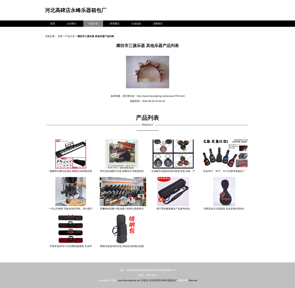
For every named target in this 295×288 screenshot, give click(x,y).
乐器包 (144, 280)
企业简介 (71, 23)
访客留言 (158, 23)
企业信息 (136, 23)
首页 (52, 23)
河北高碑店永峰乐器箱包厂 (76, 10)
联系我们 (115, 23)
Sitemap (192, 280)
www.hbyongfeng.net (129, 280)
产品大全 (93, 23)
